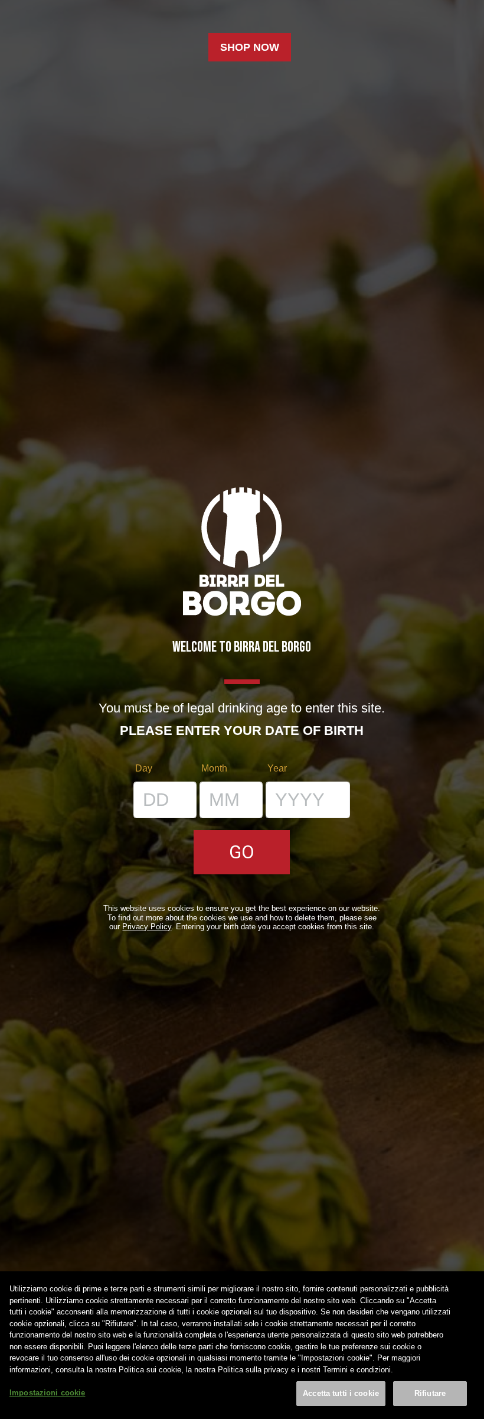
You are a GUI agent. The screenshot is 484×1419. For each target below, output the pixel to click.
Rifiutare (430, 1393)
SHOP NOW (249, 47)
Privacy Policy (146, 926)
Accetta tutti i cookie (341, 1393)
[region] (242, 1345)
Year (277, 768)
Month (214, 768)
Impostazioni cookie (47, 1392)
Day (143, 768)
